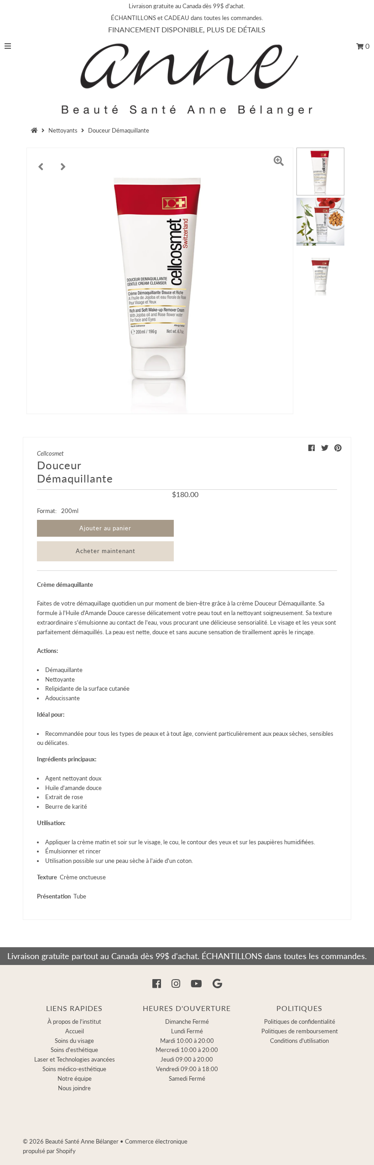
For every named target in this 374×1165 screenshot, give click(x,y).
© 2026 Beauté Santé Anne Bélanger (71, 1141)
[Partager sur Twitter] (324, 447)
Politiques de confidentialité (299, 1021)
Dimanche (187, 1021)
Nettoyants (63, 130)
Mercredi (187, 1049)
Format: (47, 510)
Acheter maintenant (105, 550)
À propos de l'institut (74, 1021)
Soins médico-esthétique (74, 1069)
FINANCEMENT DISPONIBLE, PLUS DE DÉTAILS (186, 29)
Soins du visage (74, 1040)
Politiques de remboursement (299, 1031)
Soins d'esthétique (74, 1049)
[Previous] (41, 162)
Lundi (187, 1031)
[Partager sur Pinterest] (338, 447)
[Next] (63, 162)
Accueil (74, 1031)
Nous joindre (74, 1088)
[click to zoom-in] (279, 162)
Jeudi (187, 1059)
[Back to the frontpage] (35, 130)
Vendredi (187, 1069)
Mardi (187, 1040)
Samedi (187, 1078)
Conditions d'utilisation (299, 1040)
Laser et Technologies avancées (74, 1059)
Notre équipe (74, 1078)
